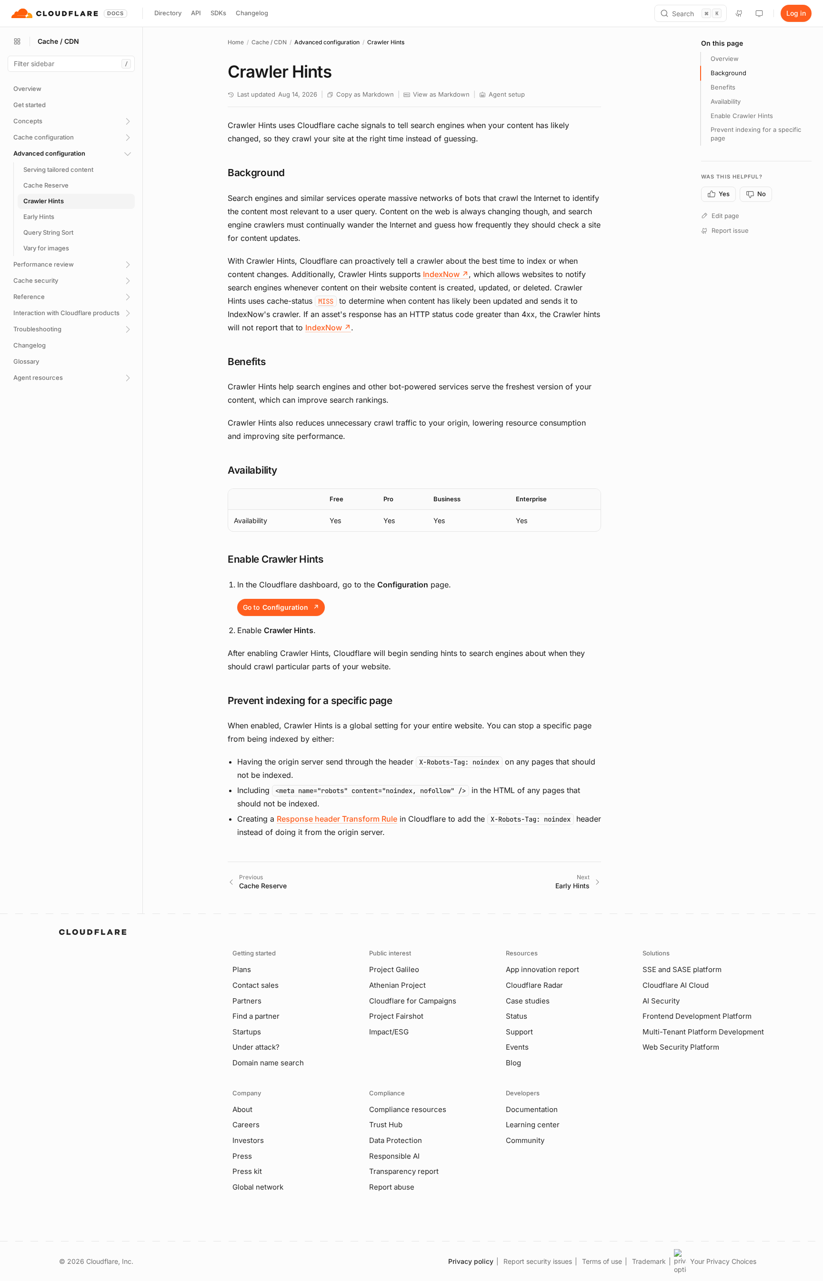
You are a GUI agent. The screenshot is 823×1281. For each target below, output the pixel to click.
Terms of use (602, 1261)
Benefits (723, 87)
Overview (725, 58)
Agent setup (507, 94)
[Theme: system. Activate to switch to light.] (759, 13)
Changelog (252, 13)
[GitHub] (739, 13)
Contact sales (255, 985)
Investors (248, 1140)
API (196, 13)
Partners (246, 1000)
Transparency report (404, 1171)
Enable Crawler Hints (742, 115)
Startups (246, 1031)
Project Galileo (394, 969)
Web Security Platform (680, 1047)
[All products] (17, 41)
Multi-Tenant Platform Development (703, 1031)
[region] (414, 510)
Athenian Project (397, 985)
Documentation (532, 1109)
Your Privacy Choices (723, 1261)
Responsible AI (394, 1156)
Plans (241, 969)
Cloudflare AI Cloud (675, 985)
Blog (513, 1062)
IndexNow (446, 274)
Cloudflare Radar (534, 985)
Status (516, 1016)
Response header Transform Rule (337, 819)
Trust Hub (385, 1124)
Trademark (649, 1261)
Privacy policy (470, 1261)
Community (525, 1140)
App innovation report (542, 969)
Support (519, 1031)
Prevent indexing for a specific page (756, 134)
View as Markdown (441, 94)
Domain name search (268, 1062)
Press (242, 1156)
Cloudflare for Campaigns (412, 1000)
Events (517, 1047)
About (242, 1109)
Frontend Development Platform (697, 1016)
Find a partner (256, 1016)
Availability (726, 101)
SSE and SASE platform (682, 969)
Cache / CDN (269, 42)
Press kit (247, 1171)
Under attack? (256, 1047)
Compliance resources (407, 1109)
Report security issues (537, 1261)
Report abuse (391, 1187)
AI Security (661, 1000)
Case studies (528, 1000)
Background (728, 73)
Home (236, 42)
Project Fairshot (396, 1016)
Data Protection (395, 1140)
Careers (246, 1124)
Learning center (533, 1124)
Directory (167, 13)
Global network (257, 1187)
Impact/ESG (389, 1031)
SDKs (218, 13)
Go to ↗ (281, 607)
